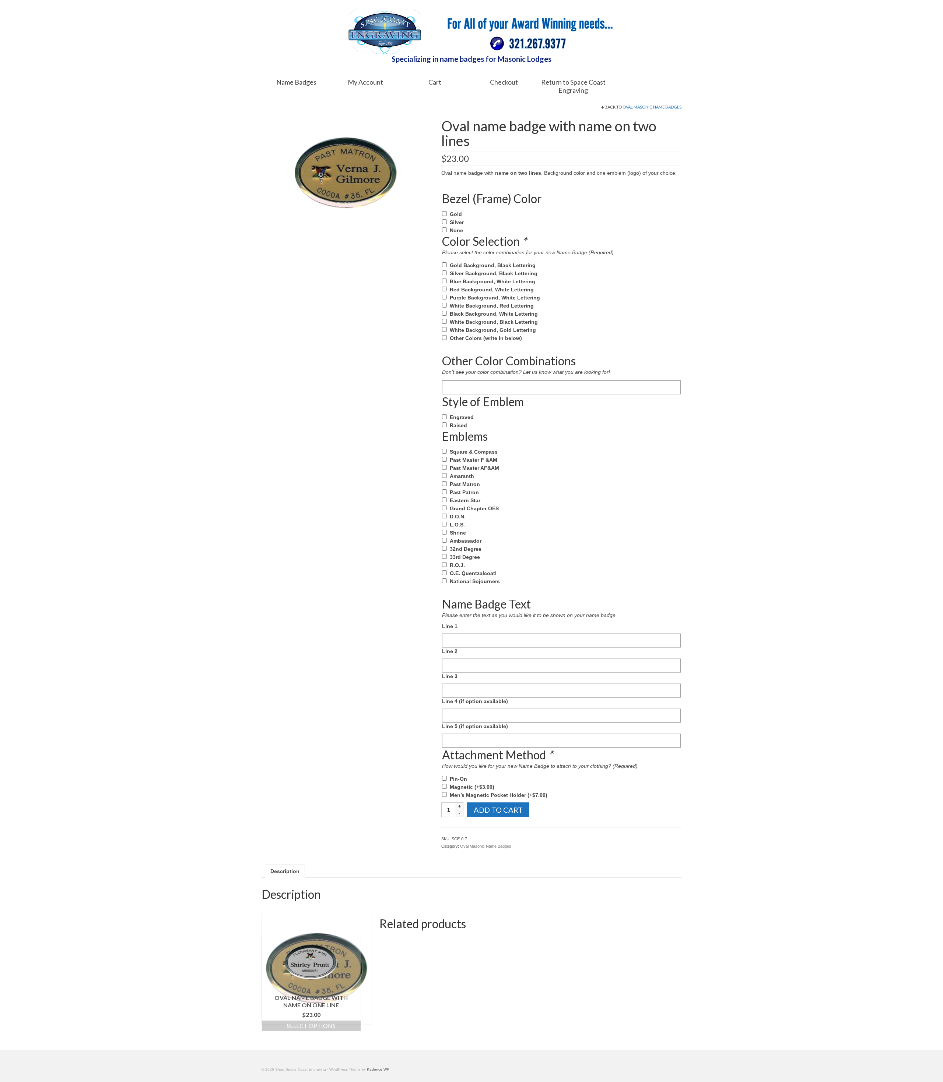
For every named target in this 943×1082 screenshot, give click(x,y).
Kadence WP (378, 1069)
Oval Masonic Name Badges (652, 106)
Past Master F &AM (473, 460)
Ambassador (465, 541)
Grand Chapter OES (474, 508)
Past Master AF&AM (474, 468)
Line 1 (450, 626)
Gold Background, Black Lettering (493, 265)
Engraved (462, 417)
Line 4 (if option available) (475, 701)
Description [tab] (284, 871)
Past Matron (465, 484)
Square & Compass (474, 452)
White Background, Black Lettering (494, 322)
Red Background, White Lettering (492, 289)
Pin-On (458, 779)
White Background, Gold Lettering (493, 330)
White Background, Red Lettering (492, 306)
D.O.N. (458, 516)
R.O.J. (457, 565)
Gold (456, 214)
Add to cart (498, 809)
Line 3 (450, 676)
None (456, 230)
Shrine (458, 533)
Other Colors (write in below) (486, 338)
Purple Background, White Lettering (495, 298)
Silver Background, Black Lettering (493, 273)
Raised (458, 425)
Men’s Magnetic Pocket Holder (498, 795)
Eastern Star (465, 500)
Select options (311, 1025)
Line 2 (450, 651)
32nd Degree (465, 549)
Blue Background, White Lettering (492, 281)
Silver (457, 222)
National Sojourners (475, 581)
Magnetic (472, 787)
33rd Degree (465, 557)
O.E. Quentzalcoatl (473, 573)
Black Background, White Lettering (494, 314)
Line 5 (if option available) (475, 726)
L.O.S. (457, 525)
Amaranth (462, 476)
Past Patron (464, 492)
